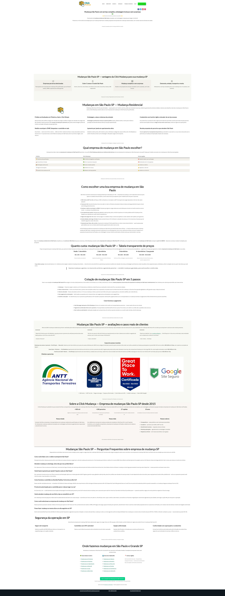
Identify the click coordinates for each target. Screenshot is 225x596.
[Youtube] (143, 9)
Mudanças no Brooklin (109, 561)
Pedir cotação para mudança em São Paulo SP (112, 578)
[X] (140, 9)
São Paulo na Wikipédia (108, 584)
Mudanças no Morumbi (109, 563)
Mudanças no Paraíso (109, 566)
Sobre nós (108, 3)
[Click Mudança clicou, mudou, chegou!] (85, 4)
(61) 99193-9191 (113, 590)
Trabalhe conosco (128, 3)
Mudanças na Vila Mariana (110, 568)
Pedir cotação (142, 4)
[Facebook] (138, 9)
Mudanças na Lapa (85, 568)
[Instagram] (145, 9)
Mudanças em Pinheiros (87, 559)
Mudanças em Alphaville (109, 571)
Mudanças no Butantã (86, 566)
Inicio (103, 3)
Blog (135, 3)
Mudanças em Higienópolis (87, 563)
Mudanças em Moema (109, 559)
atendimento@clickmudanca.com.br (89, 590)
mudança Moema (156, 333)
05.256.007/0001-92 (135, 590)
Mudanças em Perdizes (86, 561)
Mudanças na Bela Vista (87, 571)
